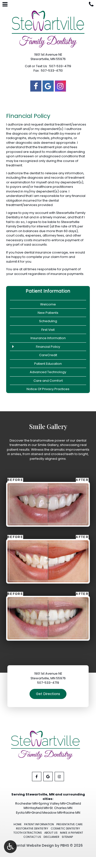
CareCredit (48, 355)
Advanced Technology (48, 372)
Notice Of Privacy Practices (48, 389)
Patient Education (48, 363)
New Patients (48, 312)
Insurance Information (48, 338)
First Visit (48, 329)
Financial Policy (48, 346)
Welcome (48, 304)
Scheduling (48, 321)
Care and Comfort (48, 380)
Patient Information (48, 291)
